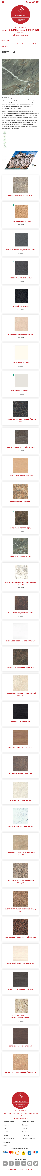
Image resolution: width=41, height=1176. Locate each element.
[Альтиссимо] (20, 14)
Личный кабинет (9, 1139)
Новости (6, 1128)
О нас (5, 1145)
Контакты (6, 1135)
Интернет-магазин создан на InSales (20, 1169)
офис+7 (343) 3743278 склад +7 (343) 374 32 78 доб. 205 (20, 31)
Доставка (6, 1142)
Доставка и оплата (28, 1139)
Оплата (6, 1132)
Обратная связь (27, 1135)
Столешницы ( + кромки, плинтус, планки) (15, 43)
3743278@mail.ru (20, 28)
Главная (6, 1125)
